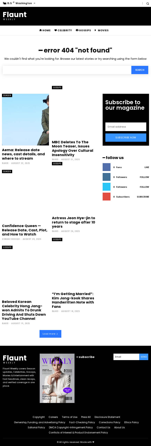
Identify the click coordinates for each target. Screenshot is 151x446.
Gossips (57, 87)
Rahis (5, 163)
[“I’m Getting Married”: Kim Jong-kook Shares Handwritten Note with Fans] (75, 263)
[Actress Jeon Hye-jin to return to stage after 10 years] (75, 187)
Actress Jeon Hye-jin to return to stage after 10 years (73, 222)
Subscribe (143, 196)
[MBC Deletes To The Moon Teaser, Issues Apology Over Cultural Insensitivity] (75, 111)
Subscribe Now (125, 137)
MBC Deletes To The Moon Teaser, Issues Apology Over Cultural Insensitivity (72, 148)
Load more (49, 333)
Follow (144, 177)
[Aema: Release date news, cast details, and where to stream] (25, 119)
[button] (147, 3)
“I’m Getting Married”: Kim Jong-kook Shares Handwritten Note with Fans (73, 300)
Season (7, 95)
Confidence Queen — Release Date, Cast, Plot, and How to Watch (24, 230)
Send (144, 356)
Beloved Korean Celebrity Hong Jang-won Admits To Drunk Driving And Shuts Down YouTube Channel (24, 310)
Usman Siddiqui (11, 239)
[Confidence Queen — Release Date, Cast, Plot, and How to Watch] (25, 195)
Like (147, 167)
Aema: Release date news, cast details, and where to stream (23, 154)
